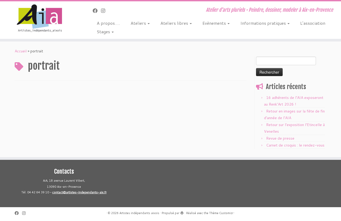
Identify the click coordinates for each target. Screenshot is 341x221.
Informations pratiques (263, 23)
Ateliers (139, 23)
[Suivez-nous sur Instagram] (105, 10)
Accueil (21, 51)
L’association (312, 23)
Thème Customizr (221, 213)
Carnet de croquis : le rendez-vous (295, 145)
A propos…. (108, 23)
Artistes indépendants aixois (139, 213)
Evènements (214, 23)
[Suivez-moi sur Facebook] (97, 10)
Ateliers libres (174, 23)
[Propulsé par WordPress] (182, 212)
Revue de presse (280, 138)
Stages (104, 31)
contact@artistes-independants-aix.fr (79, 192)
